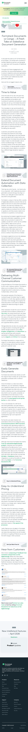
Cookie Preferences (18, 708)
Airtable (3, 456)
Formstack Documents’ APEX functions (13, 423)
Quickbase (11, 456)
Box (21, 329)
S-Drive (15, 337)
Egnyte (8, 337)
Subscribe (14, 13)
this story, (4, 313)
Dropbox (3, 331)
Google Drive (11, 331)
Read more (14, 637)
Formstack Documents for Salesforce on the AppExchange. (11, 606)
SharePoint (21, 331)
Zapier (9, 460)
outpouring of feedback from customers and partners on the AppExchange (14, 554)
